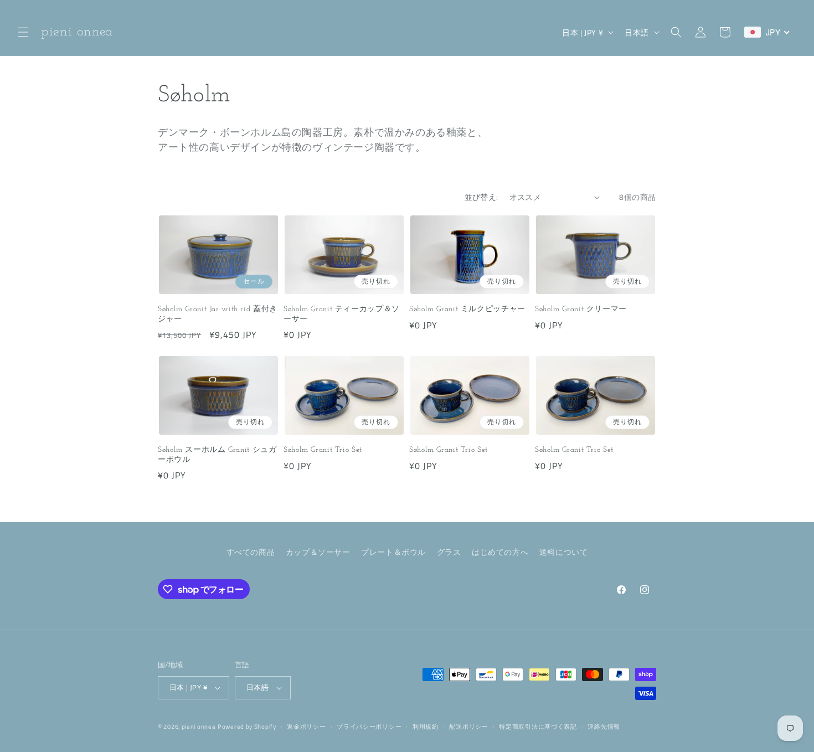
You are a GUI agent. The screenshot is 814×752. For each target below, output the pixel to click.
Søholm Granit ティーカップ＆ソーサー (342, 314)
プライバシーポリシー (369, 726)
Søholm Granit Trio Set (323, 450)
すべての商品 (250, 552)
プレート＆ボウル (393, 552)
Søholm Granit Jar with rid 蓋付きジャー (217, 314)
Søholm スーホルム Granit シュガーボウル (217, 454)
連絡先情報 (604, 726)
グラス (449, 552)
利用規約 (426, 726)
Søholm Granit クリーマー (581, 309)
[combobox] (767, 32)
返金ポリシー (306, 726)
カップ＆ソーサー (318, 552)
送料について (563, 552)
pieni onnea (199, 726)
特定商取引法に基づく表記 (537, 726)
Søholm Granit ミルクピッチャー (467, 309)
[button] (23, 32)
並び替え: (481, 197)
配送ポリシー (468, 726)
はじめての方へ (500, 552)
